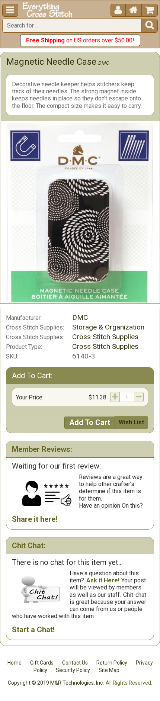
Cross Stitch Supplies (105, 336)
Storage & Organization (108, 327)
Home (14, 663)
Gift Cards (42, 663)
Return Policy (111, 663)
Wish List (131, 422)
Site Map (109, 670)
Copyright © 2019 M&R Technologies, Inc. (56, 683)
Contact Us (75, 663)
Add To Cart (89, 422)
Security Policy (73, 670)
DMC (103, 63)
